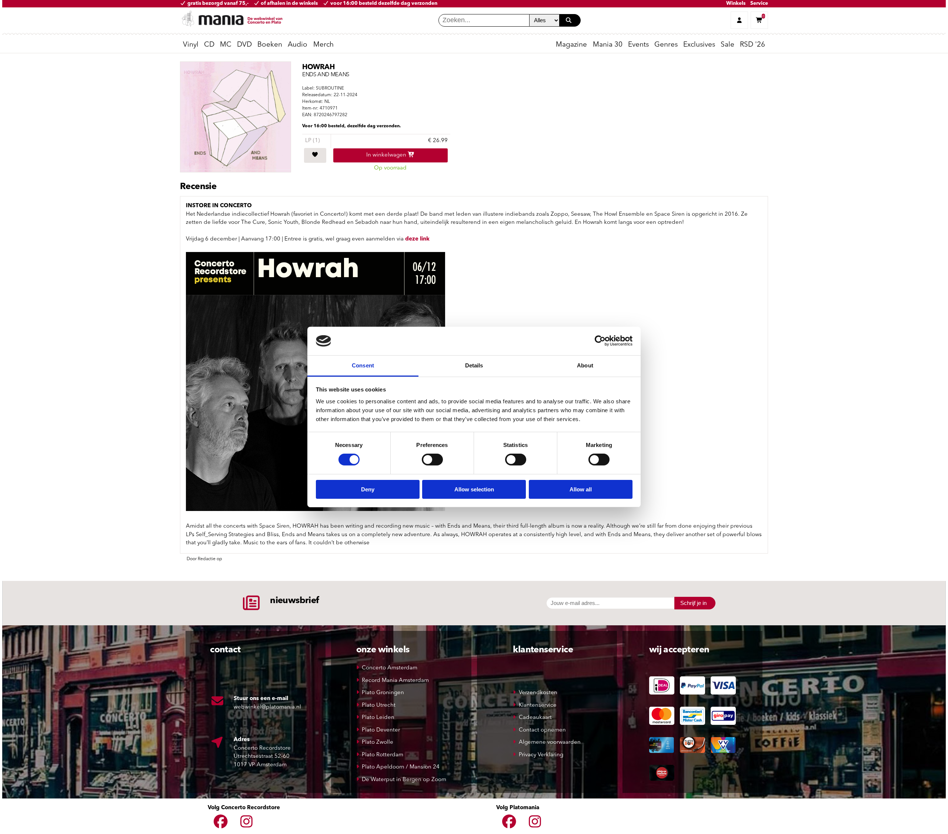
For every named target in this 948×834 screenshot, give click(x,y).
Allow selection (474, 489)
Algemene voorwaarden (550, 742)
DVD (244, 44)
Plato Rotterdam (382, 755)
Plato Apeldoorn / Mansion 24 (401, 767)
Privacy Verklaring (541, 755)
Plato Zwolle (377, 742)
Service (759, 3)
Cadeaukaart (535, 717)
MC (225, 44)
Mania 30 (607, 44)
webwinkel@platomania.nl (267, 707)
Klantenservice (538, 705)
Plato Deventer (381, 730)
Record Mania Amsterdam (395, 680)
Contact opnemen (542, 730)
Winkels (735, 3)
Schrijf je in (693, 603)
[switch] (432, 459)
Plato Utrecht (378, 705)
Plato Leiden (378, 717)
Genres (666, 44)
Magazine (571, 44)
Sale (727, 44)
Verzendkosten (538, 693)
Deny (367, 489)
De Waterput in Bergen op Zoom (404, 780)
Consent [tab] (363, 365)
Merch (323, 44)
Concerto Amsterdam (389, 668)
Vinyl (190, 44)
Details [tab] (474, 365)
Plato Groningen (383, 693)
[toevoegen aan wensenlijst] (315, 155)
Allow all (581, 489)
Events (638, 44)
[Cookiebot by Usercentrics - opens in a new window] (600, 340)
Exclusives (699, 44)
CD (209, 44)
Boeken (269, 44)
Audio (297, 44)
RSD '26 (752, 44)
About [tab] (585, 365)
